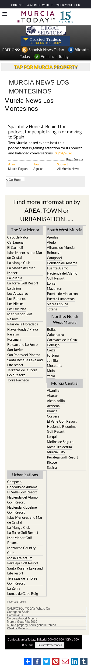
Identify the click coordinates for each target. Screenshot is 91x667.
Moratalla (54, 365)
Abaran (52, 395)
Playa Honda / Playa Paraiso (22, 331)
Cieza (51, 350)
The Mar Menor (25, 229)
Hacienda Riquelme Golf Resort (62, 428)
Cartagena (15, 242)
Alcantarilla (56, 401)
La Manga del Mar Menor (21, 270)
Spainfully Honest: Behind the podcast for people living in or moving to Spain (45, 132)
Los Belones (16, 298)
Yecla (51, 376)
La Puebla (14, 278)
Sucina (52, 467)
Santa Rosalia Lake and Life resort (25, 362)
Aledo (51, 242)
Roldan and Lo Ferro (22, 344)
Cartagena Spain (18, 612)
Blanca (52, 411)
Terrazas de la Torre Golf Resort (22, 372)
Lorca (51, 283)
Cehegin (53, 345)
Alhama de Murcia (61, 247)
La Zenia (13, 588)
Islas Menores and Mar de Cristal (24, 255)
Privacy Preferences (50, 645)
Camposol (54, 258)
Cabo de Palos (18, 237)
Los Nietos (15, 304)
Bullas (51, 329)
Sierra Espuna (57, 304)
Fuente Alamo (57, 268)
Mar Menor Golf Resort (19, 316)
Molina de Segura (60, 442)
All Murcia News (68, 169)
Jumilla (52, 360)
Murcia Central (65, 383)
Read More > (74, 159)
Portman (14, 339)
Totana (52, 309)
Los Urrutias (16, 309)
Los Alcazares (17, 293)
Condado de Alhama (62, 263)
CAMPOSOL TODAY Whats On (28, 608)
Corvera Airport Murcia (22, 618)
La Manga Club (18, 263)
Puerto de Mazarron (62, 293)
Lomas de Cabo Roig (22, 593)
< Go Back (13, 179)
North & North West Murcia (64, 319)
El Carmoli (15, 247)
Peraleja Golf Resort (62, 457)
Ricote (52, 462)
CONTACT (17, 5)
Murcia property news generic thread (31, 625)
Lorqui (52, 436)
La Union (14, 288)
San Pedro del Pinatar (23, 355)
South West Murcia (64, 229)
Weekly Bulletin (17, 628)
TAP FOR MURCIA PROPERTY (45, 67)
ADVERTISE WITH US (40, 5)
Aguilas (38, 169)
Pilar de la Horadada (22, 324)
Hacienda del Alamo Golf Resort (62, 275)
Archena (53, 406)
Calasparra (55, 334)
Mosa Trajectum (59, 447)
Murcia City (56, 452)
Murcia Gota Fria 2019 (22, 621)
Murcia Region (18, 169)
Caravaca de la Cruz (62, 340)
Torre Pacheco (18, 380)
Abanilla (53, 390)
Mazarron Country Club (21, 550)
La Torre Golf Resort (22, 283)
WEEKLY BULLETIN (68, 5)
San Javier (15, 349)
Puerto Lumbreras (61, 299)
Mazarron (54, 288)
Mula (51, 371)
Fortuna (53, 355)
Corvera (53, 416)
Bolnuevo (54, 252)
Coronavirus (15, 615)
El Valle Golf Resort (62, 421)
